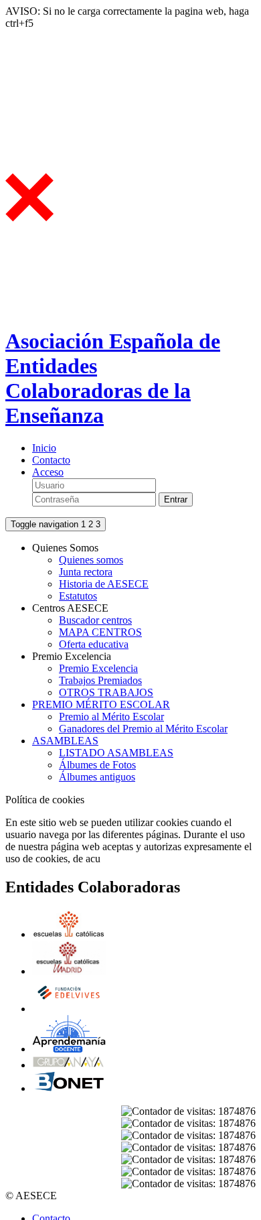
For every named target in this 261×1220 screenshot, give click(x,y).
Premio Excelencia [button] (71, 656)
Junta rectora (85, 572)
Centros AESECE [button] (70, 608)
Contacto (51, 460)
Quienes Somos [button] (65, 547)
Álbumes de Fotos (97, 764)
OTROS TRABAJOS (106, 692)
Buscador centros (95, 620)
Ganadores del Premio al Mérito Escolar (143, 728)
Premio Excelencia (98, 668)
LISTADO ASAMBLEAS (116, 752)
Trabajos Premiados (100, 680)
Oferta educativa (93, 644)
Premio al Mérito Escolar (111, 716)
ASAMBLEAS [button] (65, 740)
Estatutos (78, 596)
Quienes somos (91, 559)
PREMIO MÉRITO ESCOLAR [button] (101, 704)
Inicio (44, 448)
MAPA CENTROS (100, 632)
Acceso (48, 472)
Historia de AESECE (104, 584)
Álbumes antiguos (97, 777)
